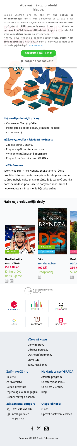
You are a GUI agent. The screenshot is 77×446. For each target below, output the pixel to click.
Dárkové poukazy (38, 349)
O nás (44, 409)
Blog (44, 392)
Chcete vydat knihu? (53, 382)
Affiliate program (51, 377)
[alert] (38, 33)
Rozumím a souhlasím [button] (38, 53)
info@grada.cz (20, 414)
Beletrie (11, 377)
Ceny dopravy (36, 344)
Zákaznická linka (37, 364)
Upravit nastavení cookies (56, 414)
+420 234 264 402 (21, 409)
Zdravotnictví (14, 382)
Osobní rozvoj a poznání (20, 397)
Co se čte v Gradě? (52, 387)
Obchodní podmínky (40, 354)
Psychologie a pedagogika (22, 392)
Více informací (35, 45)
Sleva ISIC (34, 359)
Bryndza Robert (47, 263)
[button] (38, 61)
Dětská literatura (16, 387)
